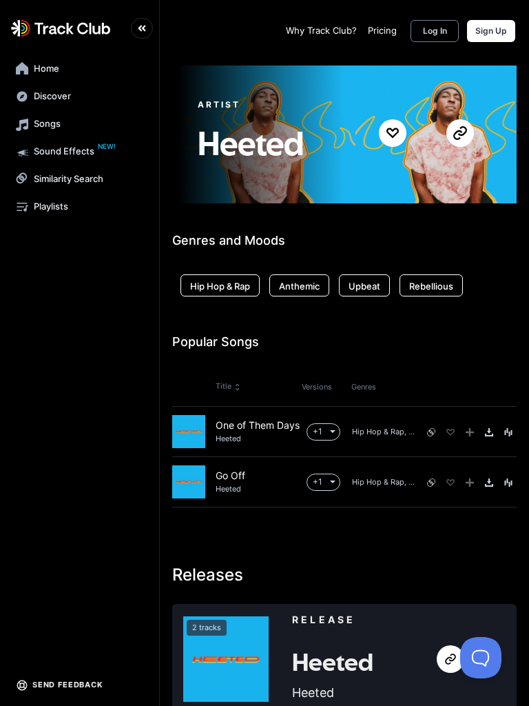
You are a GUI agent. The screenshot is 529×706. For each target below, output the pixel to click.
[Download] (489, 432)
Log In (435, 31)
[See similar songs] (431, 432)
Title (223, 386)
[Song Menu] (508, 432)
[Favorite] (450, 432)
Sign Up (491, 31)
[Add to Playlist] (469, 432)
